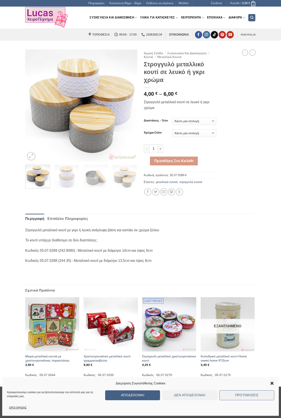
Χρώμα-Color (153, 132)
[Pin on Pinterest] (171, 191)
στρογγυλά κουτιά (190, 182)
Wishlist (183, 3)
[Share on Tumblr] (179, 191)
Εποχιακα (214, 17)
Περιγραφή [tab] (34, 219)
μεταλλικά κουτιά (167, 182)
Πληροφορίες (96, 3)
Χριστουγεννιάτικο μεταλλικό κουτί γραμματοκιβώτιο (107, 358)
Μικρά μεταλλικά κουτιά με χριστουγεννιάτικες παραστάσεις (47, 358)
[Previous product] (252, 52)
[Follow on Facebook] (198, 34)
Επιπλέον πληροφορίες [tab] (67, 219)
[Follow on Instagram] (206, 34)
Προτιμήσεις (247, 395)
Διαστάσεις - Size (156, 120)
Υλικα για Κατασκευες (157, 17)
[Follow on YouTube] (230, 34)
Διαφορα (235, 17)
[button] (272, 383)
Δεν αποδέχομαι (189, 395)
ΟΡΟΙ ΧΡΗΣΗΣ (18, 407)
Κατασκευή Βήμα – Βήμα (125, 3)
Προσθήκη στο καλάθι (174, 161)
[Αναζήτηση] (251, 17)
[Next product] (245, 52)
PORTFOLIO (248, 34)
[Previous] (33, 105)
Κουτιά (148, 57)
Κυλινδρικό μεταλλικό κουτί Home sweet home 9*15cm (224, 358)
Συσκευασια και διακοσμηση (112, 17)
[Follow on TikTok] (214, 34)
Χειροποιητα (191, 17)
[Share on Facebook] (147, 191)
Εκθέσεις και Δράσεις (159, 3)
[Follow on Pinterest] (222, 34)
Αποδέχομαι (132, 395)
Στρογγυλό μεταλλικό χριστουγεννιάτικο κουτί (169, 358)
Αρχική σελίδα (153, 53)
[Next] (129, 105)
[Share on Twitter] (155, 191)
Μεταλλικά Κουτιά (169, 57)
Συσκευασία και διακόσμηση (187, 53)
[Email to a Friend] (163, 191)
